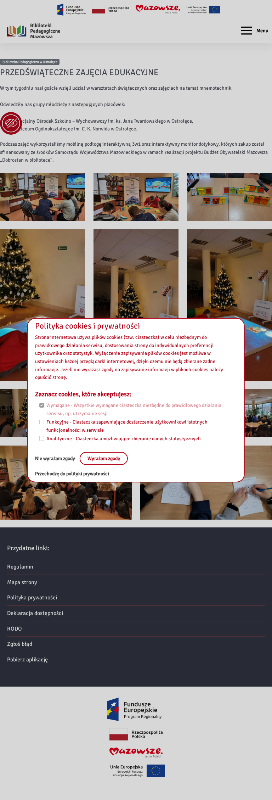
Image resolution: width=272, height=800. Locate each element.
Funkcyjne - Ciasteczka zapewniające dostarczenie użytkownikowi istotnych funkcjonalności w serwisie (127, 426)
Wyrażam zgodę (103, 458)
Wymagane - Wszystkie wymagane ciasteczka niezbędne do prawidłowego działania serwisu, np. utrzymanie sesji (133, 409)
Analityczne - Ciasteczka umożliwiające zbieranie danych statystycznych (123, 439)
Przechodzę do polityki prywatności (72, 474)
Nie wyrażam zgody (55, 458)
